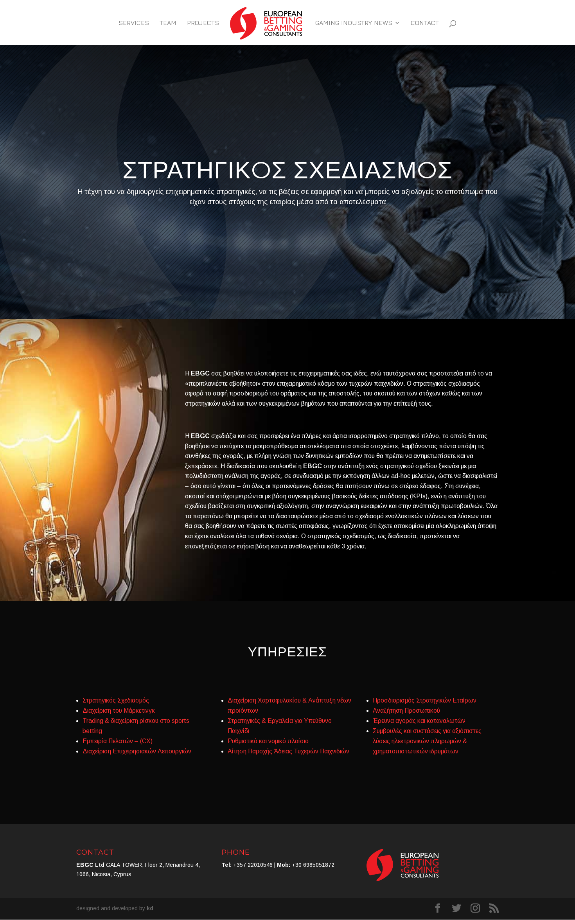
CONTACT (425, 23)
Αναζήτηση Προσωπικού (406, 710)
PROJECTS (203, 23)
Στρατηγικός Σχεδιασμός (116, 700)
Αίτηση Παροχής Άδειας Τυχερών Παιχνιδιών (288, 751)
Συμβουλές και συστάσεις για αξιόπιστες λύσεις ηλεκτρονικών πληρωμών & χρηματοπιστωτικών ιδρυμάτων (427, 741)
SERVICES (134, 23)
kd (150, 908)
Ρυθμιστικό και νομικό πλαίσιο (268, 741)
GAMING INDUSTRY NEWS (353, 23)
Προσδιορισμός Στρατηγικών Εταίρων (424, 700)
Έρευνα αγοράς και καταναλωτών (419, 720)
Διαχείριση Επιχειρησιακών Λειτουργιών (137, 751)
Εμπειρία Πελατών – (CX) (118, 741)
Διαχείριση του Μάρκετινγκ (119, 710)
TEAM (168, 23)
